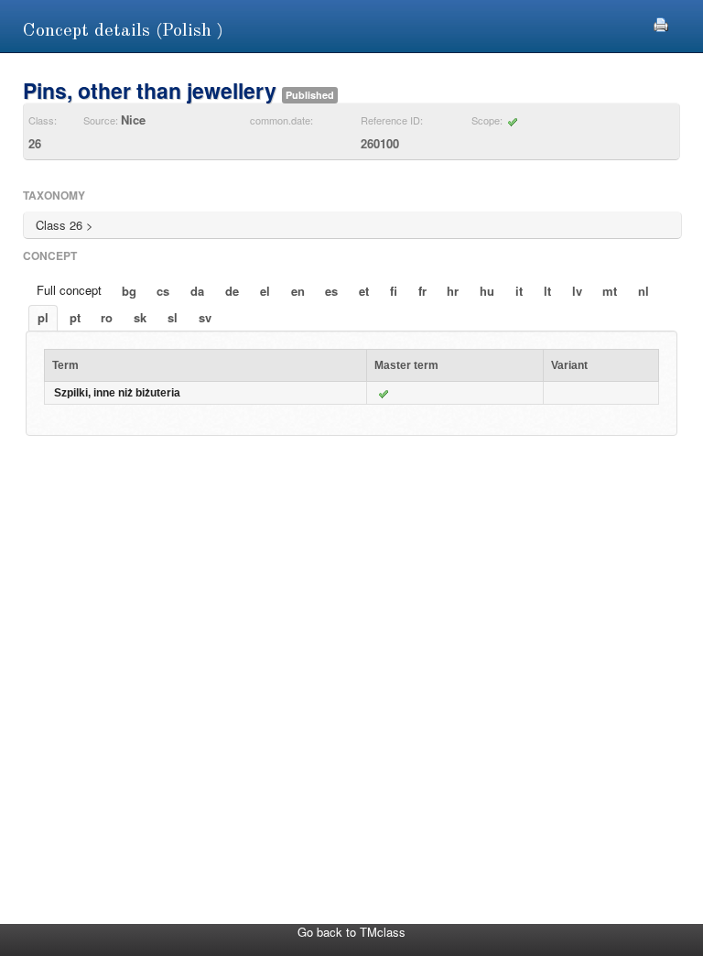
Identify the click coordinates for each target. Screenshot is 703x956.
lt (547, 290)
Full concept (69, 290)
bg (129, 290)
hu (487, 290)
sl (173, 317)
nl (643, 290)
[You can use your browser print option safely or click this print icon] (661, 22)
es (331, 290)
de (232, 290)
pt (75, 317)
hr (453, 290)
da (197, 290)
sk (140, 317)
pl (43, 317)
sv (205, 317)
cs (163, 290)
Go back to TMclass (351, 931)
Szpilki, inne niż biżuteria (117, 392)
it (519, 290)
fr (422, 290)
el (265, 290)
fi (393, 290)
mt (609, 290)
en (298, 290)
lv (577, 290)
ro (107, 317)
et (364, 290)
